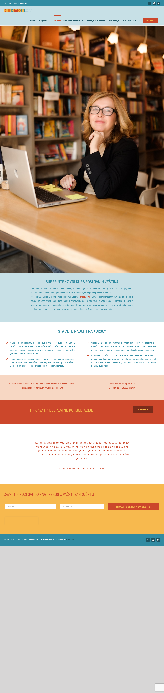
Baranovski (70, 547)
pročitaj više (85, 297)
